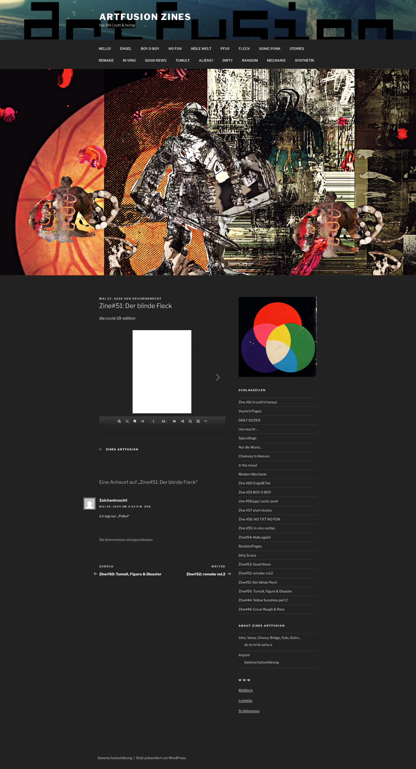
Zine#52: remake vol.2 (256, 573)
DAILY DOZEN (249, 420)
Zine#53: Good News (255, 564)
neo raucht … (248, 429)
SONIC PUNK (269, 48)
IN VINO (129, 60)
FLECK (244, 48)
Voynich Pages (250, 411)
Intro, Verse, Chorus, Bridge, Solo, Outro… (270, 638)
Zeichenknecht (147, 298)
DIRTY (227, 60)
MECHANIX (276, 60)
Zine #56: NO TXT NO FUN (259, 519)
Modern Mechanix (253, 474)
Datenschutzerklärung (261, 662)
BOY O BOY (150, 48)
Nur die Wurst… (250, 447)
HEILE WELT (201, 48)
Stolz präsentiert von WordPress (161, 758)
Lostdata (245, 700)
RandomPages (250, 546)
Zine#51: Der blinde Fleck (258, 582)
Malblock (246, 690)
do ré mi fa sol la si (258, 645)
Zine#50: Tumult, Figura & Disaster (265, 591)
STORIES (297, 48)
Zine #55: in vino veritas (257, 528)
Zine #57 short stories (255, 510)
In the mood (248, 465)
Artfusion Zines (145, 17)
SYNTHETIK (304, 60)
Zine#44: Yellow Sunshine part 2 (263, 600)
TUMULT (183, 60)
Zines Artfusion (122, 449)
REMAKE (106, 60)
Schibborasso (249, 711)
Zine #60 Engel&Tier (255, 483)
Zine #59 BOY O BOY (255, 492)
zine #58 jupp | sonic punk (258, 501)
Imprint (244, 655)
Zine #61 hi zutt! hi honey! (258, 402)
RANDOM (250, 60)
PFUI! (225, 48)
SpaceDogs (247, 438)
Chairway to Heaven (254, 456)
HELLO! (105, 48)
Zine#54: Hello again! (255, 537)
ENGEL (126, 48)
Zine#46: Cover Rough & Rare (262, 609)
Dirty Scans (247, 555)
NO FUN (175, 48)
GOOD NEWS (155, 60)
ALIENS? (206, 60)
